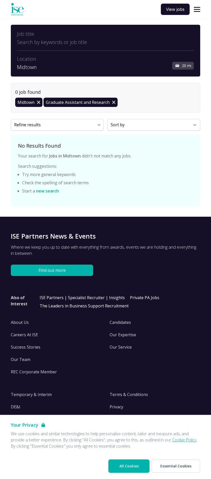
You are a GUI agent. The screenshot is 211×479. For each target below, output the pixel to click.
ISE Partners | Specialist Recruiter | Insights (82, 297)
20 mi (186, 65)
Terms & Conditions (129, 394)
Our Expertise (123, 335)
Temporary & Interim (31, 394)
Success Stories (25, 347)
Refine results (27, 125)
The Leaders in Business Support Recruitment (84, 306)
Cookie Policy (184, 440)
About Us (20, 322)
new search (47, 191)
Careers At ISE (24, 335)
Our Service (121, 347)
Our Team (20, 359)
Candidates (120, 322)
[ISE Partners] (17, 9)
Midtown (27, 67)
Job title (25, 34)
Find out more (52, 270)
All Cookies (129, 466)
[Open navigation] (197, 9)
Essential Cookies (175, 466)
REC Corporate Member (34, 372)
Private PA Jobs (144, 297)
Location (26, 59)
